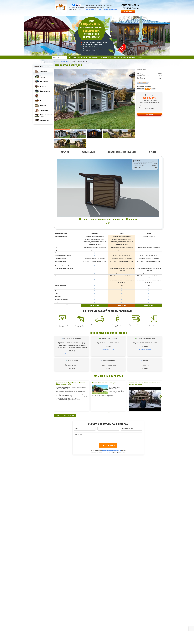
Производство (131, 57)
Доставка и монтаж (94, 57)
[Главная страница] (69, 57)
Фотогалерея (116, 57)
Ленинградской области (111, 9)
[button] (55, 99)
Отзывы (123, 57)
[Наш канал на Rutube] (77, 5)
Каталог (74, 57)
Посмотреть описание (71, 354)
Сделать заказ (149, 114)
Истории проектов (106, 57)
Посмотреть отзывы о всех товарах (65, 415)
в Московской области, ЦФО (94, 9)
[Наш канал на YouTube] (80, 5)
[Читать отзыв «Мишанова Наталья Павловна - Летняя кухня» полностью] (108, 396)
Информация (81, 57)
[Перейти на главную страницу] (61, 12)
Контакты (139, 57)
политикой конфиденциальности (111, 450)
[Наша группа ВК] (73, 5)
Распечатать (142, 82)
